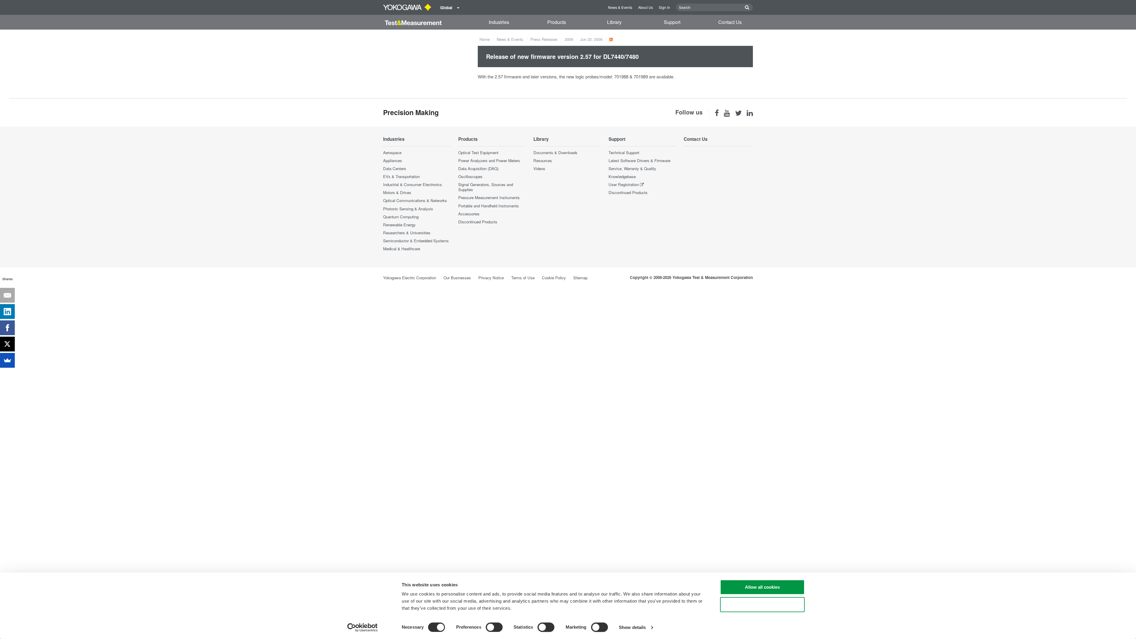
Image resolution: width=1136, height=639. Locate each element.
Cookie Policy (554, 277)
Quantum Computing (401, 217)
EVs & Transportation (401, 176)
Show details (632, 627)
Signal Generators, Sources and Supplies (485, 187)
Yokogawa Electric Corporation (409, 277)
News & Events (620, 7)
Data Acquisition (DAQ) (478, 168)
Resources (542, 160)
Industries (499, 22)
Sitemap (580, 277)
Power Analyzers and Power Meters (489, 160)
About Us (645, 7)
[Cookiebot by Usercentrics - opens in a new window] (362, 627)
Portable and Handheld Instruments (488, 206)
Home (485, 39)
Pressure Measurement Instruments (489, 197)
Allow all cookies (762, 587)
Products (556, 22)
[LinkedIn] (7, 311)
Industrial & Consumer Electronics (412, 184)
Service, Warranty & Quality (632, 168)
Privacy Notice (491, 277)
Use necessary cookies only (762, 604)
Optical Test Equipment (478, 152)
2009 (569, 39)
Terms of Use (523, 277)
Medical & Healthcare (401, 248)
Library (614, 22)
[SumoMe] (7, 360)
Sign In (664, 7)
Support (672, 22)
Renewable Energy (399, 224)
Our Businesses (457, 277)
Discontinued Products (477, 222)
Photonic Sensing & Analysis (408, 209)
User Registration (624, 184)
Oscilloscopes (470, 176)
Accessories (469, 214)
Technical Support (624, 152)
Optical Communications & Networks (415, 200)
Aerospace (392, 152)
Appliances (392, 160)
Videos (539, 168)
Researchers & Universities (406, 232)
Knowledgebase (622, 176)
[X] (7, 344)
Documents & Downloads (555, 152)
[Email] (7, 295)
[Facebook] (7, 327)
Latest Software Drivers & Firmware (639, 160)
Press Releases (544, 39)
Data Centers (394, 168)
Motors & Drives (397, 192)
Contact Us (730, 22)
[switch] (494, 627)
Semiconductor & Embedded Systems (416, 240)
